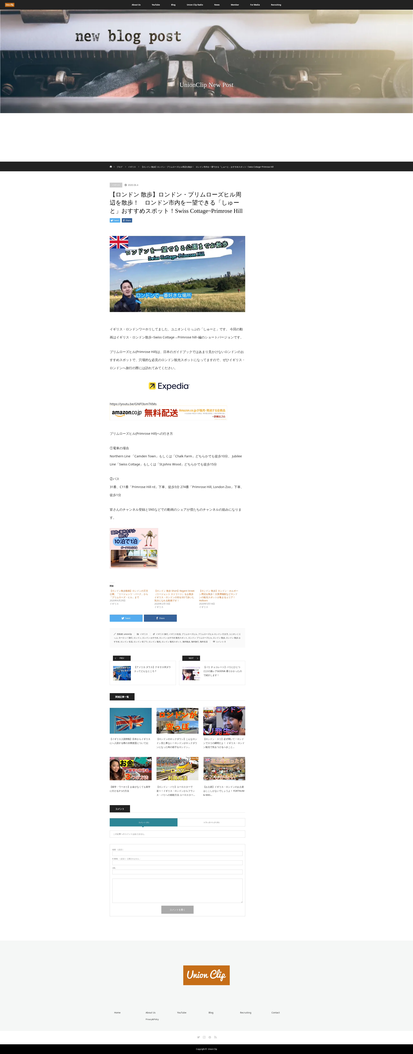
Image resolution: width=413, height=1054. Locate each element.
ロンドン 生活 (127, 641)
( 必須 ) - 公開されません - (126, 859)
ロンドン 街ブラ (141, 641)
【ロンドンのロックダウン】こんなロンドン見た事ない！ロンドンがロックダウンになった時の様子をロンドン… (176, 743)
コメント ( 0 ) (143, 822)
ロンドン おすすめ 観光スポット (173, 637)
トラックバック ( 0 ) (211, 822)
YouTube (156, 4)
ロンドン (137, 637)
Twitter (198, 1036)
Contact (276, 1012)
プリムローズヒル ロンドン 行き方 (213, 634)
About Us (136, 4)
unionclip (128, 634)
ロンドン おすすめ (150, 637)
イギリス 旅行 (162, 634)
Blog (173, 4)
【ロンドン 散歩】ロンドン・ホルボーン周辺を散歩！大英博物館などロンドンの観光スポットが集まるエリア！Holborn (218, 595)
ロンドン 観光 (155, 641)
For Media (255, 4)
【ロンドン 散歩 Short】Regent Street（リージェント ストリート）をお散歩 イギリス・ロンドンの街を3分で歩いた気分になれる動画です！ (175, 595)
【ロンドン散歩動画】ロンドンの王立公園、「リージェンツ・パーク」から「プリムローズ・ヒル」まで (129, 594)
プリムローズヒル (189, 634)
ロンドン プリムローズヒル (200, 637)
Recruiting (276, 4)
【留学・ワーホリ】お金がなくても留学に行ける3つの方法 (130, 788)
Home (117, 1012)
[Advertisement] (206, 137)
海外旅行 (195, 641)
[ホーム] (111, 163)
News (217, 4)
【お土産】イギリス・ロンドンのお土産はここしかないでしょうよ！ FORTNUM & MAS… (223, 790)
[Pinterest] (209, 1036)
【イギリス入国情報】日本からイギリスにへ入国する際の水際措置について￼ (130, 741)
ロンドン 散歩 (219, 637)
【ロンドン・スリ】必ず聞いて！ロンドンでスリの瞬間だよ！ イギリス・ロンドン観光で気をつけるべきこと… (224, 743)
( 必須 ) (117, 849)
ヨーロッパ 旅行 (126, 637)
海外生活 (204, 641)
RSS (215, 1036)
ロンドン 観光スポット (171, 641)
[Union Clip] (206, 997)
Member (235, 4)
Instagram (203, 1036)
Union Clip (212, 1049)
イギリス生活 (175, 634)
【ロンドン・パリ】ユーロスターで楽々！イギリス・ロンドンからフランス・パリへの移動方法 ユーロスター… (175, 790)
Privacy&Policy (152, 1019)
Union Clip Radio (195, 4)
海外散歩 (186, 641)
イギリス (116, 185)
